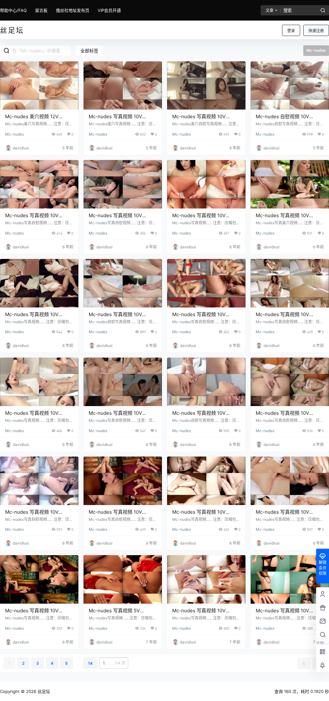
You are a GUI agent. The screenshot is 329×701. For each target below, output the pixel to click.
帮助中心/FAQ (13, 10)
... (77, 663)
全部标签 (89, 50)
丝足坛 (43, 691)
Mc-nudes (14, 134)
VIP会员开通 (109, 10)
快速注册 (316, 30)
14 (90, 663)
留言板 (41, 10)
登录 (291, 30)
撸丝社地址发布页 (72, 10)
